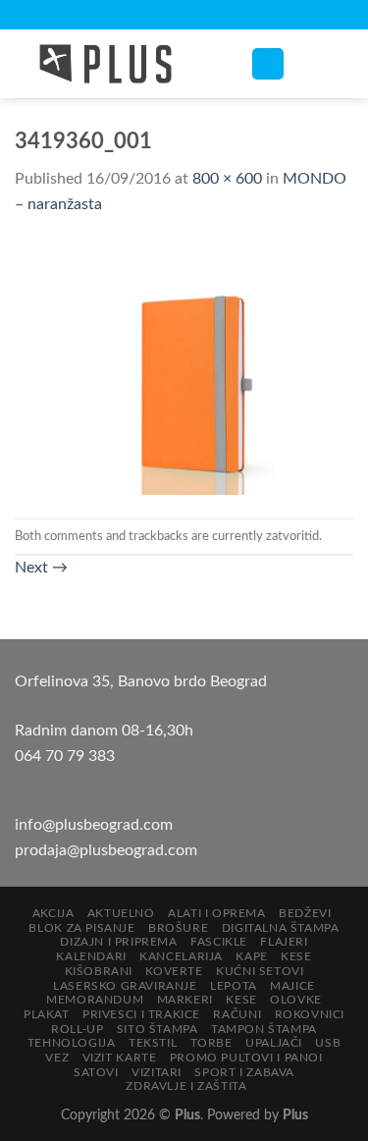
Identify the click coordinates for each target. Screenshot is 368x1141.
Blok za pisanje (81, 928)
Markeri (185, 999)
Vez (57, 1057)
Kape (251, 956)
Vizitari (156, 1072)
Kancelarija (181, 956)
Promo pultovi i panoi (246, 1057)
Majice (292, 986)
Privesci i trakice (141, 1014)
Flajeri (283, 942)
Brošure (178, 928)
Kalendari (91, 956)
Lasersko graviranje (125, 986)
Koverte (173, 971)
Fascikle (218, 942)
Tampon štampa (264, 1029)
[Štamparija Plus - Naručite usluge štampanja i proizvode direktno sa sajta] (118, 63)
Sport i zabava (244, 1072)
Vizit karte (119, 1057)
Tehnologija (71, 1043)
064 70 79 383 (65, 756)
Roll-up (77, 1029)
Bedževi (305, 913)
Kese (296, 956)
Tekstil (153, 1043)
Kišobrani (99, 971)
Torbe (211, 1043)
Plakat (47, 1014)
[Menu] (268, 64)
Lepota (233, 986)
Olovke (296, 999)
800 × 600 (227, 179)
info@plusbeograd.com (94, 825)
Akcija (53, 913)
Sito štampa (157, 1029)
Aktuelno (121, 913)
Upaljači (273, 1043)
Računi (237, 1014)
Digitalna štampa (281, 928)
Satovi (96, 1072)
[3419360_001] (184, 367)
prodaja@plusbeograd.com (106, 850)
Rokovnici (310, 1014)
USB (328, 1043)
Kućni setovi (259, 971)
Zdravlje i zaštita (186, 1086)
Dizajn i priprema (118, 942)
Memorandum (94, 999)
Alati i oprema (217, 913)
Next (41, 567)
